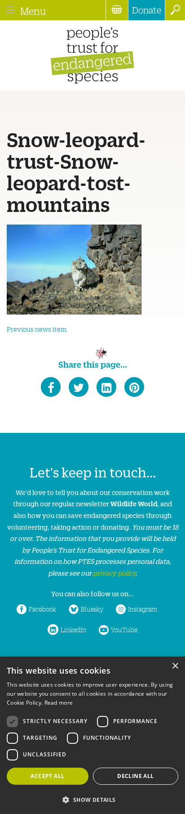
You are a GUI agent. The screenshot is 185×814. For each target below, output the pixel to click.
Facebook (42, 609)
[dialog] (92, 735)
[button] (92, 799)
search (175, 10)
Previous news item (36, 329)
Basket (117, 10)
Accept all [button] (47, 776)
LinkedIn (73, 629)
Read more (58, 702)
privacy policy (114, 572)
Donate (146, 9)
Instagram (142, 609)
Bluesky (92, 609)
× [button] (175, 666)
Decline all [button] (135, 776)
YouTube (124, 629)
